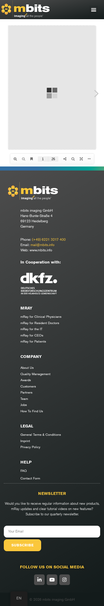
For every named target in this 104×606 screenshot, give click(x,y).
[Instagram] (64, 579)
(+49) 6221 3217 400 (49, 239)
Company (31, 356)
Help (26, 462)
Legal (26, 426)
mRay (26, 308)
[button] (93, 10)
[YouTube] (52, 579)
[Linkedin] (39, 579)
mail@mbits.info (43, 245)
